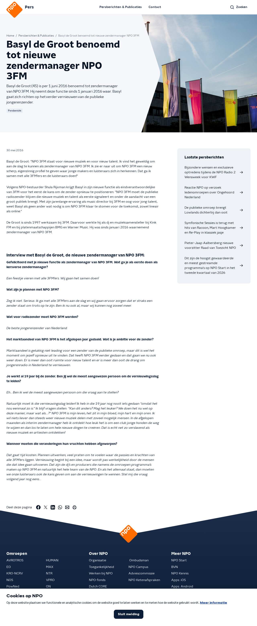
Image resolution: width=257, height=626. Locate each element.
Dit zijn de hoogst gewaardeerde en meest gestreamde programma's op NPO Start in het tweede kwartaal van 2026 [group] (210, 265)
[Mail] (67, 507)
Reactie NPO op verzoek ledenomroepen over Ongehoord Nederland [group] (209, 192)
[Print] (74, 507)
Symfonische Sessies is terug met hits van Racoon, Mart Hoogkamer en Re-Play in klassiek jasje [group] (210, 227)
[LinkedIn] (53, 507)
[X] (45, 507)
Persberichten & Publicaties (120, 7)
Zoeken (241, 7)
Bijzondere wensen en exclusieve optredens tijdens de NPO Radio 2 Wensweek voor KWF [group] (210, 172)
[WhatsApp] (60, 507)
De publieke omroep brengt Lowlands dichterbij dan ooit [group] (206, 210)
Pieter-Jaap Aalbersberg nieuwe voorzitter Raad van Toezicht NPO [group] (210, 245)
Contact (155, 7)
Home (10, 35)
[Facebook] (38, 507)
